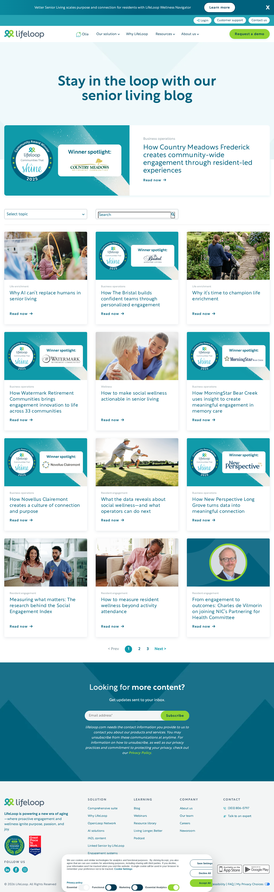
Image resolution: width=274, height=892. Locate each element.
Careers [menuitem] (185, 823)
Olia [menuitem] (85, 34)
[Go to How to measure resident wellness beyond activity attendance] (137, 562)
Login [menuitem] (204, 20)
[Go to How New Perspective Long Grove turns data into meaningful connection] (228, 462)
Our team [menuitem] (187, 816)
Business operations (159, 138)
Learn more (219, 7)
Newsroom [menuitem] (187, 831)
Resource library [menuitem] (145, 823)
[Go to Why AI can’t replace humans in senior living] (45, 256)
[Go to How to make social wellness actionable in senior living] (137, 356)
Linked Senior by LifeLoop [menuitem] (106, 846)
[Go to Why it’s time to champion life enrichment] (228, 256)
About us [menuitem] (188, 34)
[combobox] (134, 215)
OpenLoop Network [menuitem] (102, 823)
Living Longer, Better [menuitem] (148, 831)
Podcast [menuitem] (139, 838)
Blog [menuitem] (137, 808)
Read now (152, 180)
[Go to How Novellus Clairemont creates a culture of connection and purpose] (45, 462)
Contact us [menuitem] (259, 20)
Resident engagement (114, 493)
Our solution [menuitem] (106, 34)
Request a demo (249, 34)
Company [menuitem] (189, 799)
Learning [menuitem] (143, 799)
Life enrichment (19, 287)
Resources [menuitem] (164, 34)
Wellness (106, 387)
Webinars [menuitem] (140, 816)
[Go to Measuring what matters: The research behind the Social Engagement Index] (45, 562)
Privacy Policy (140, 753)
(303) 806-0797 (238, 808)
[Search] (173, 215)
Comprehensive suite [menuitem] (103, 808)
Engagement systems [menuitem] (103, 853)
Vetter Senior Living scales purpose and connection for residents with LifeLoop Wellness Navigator (112, 7)
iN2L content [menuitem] (97, 838)
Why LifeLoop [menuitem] (137, 34)
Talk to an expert (239, 816)
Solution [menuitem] (97, 799)
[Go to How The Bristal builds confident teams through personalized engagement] (137, 256)
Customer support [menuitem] (230, 20)
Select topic (17, 214)
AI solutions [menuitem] (96, 831)
